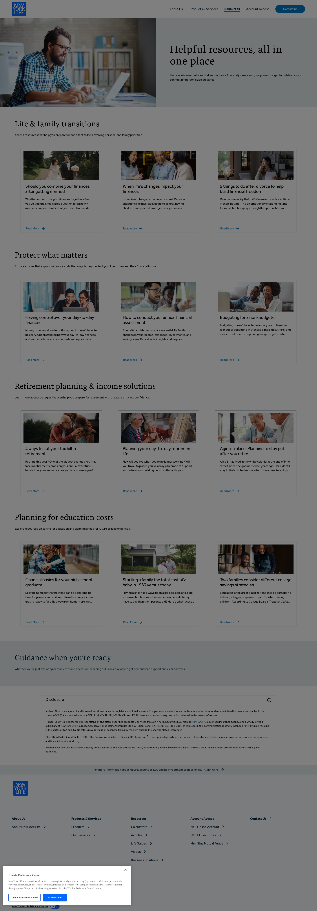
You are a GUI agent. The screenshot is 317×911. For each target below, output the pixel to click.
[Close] (125, 870)
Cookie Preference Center (24, 897)
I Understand (55, 897)
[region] (67, 885)
